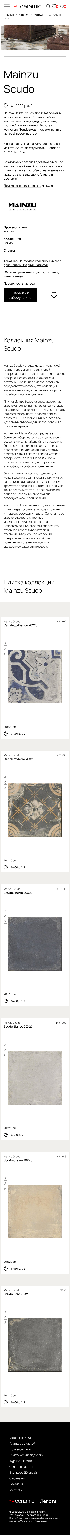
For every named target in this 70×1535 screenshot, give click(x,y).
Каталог (24, 14)
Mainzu (38, 14)
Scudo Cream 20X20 (18, 1160)
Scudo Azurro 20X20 (18, 893)
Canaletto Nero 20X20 (19, 759)
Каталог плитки (20, 1438)
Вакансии (16, 1484)
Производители (20, 1449)
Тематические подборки (26, 1455)
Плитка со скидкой (22, 1443)
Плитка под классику (33, 261)
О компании (17, 1478)
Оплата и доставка (22, 1467)
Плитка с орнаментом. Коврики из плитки (32, 263)
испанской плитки (31, 117)
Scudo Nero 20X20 (17, 1294)
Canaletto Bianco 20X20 (21, 625)
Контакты (15, 1490)
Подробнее (35, 677)
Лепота (48, 1501)
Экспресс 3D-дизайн (23, 1472)
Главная (9, 14)
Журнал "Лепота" (21, 1461)
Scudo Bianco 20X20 (18, 1026)
